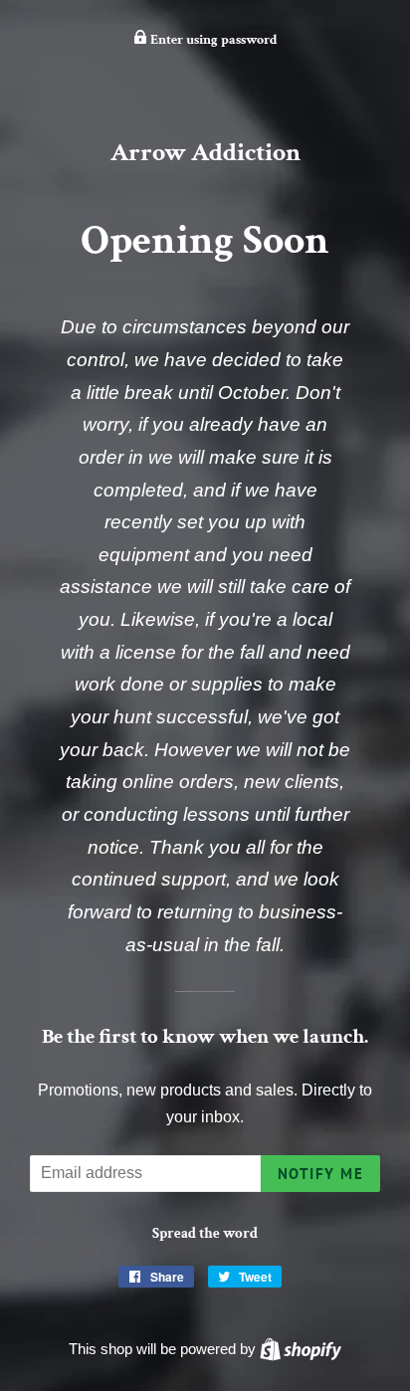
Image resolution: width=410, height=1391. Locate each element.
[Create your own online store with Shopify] (300, 1348)
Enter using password (212, 40)
